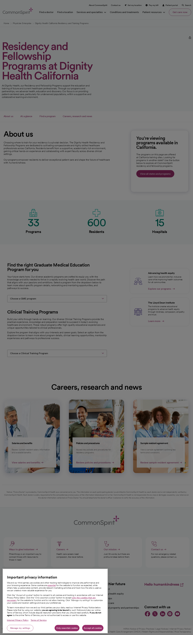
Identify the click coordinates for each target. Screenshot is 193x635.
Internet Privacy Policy (17, 620)
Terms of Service (39, 620)
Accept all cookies (93, 628)
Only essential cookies (67, 628)
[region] (55, 601)
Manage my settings (20, 628)
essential (51, 585)
